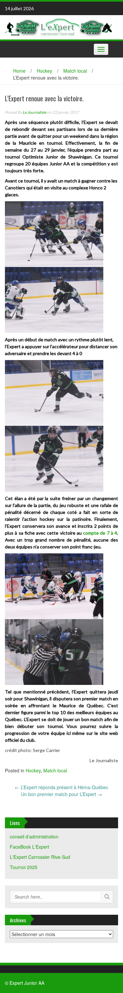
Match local (75, 70)
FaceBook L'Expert (29, 846)
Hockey (44, 70)
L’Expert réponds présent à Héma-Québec (61, 787)
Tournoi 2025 (23, 867)
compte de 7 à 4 (100, 533)
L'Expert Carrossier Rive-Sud (40, 857)
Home (19, 70)
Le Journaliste (34, 112)
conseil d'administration (34, 836)
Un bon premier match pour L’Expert (61, 794)
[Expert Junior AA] (59, 26)
